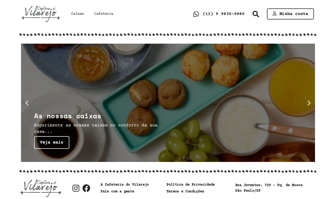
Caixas (77, 14)
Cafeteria (103, 14)
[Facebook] (86, 188)
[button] (256, 14)
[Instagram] (76, 188)
